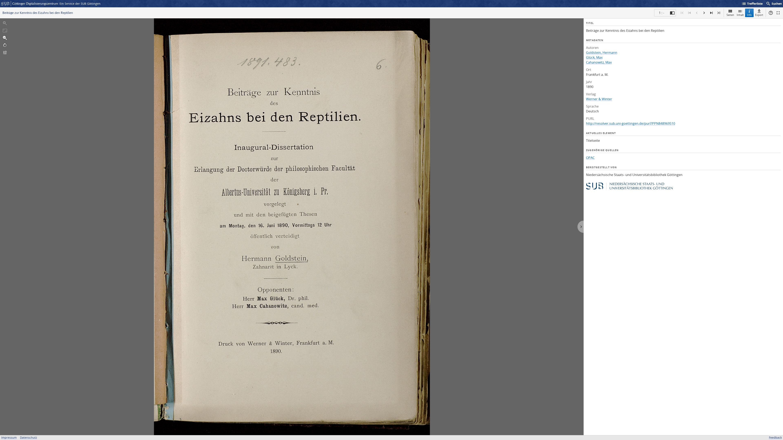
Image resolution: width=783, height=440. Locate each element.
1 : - (661, 13)
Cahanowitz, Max (599, 62)
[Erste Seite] (682, 12)
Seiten (730, 15)
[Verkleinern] (5, 38)
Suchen (774, 3)
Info (749, 15)
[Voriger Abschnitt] (689, 12)
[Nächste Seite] (704, 12)
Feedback (775, 437)
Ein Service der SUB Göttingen (80, 4)
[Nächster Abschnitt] (711, 12)
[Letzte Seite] (718, 12)
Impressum (9, 437)
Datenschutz (28, 437)
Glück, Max (594, 57)
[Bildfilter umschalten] (5, 52)
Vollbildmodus (778, 12)
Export (759, 15)
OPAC (590, 157)
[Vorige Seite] (696, 12)
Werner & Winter (599, 99)
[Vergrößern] (5, 23)
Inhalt (740, 15)
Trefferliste (752, 3)
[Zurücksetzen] (5, 30)
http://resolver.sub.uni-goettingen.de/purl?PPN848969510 (630, 123)
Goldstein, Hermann (601, 52)
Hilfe (770, 12)
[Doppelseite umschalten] (672, 12)
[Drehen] (5, 45)
